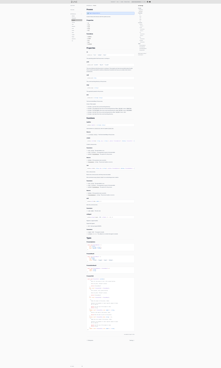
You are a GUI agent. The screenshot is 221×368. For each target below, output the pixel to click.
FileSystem (74, 18)
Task (72, 24)
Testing (73, 22)
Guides (122, 1)
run (140, 32)
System (73, 366)
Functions (141, 11)
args (140, 19)
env (140, 21)
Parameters (142, 29)
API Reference (73, 13)
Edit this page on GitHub (142, 53)
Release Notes (127, 1)
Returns (141, 25)
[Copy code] (133, 244)
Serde (73, 30)
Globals (73, 16)
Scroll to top (140, 54)
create (141, 27)
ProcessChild (142, 50)
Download (113, 1)
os (88, 23)
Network (73, 26)
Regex (73, 36)
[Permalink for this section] (94, 9)
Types (139, 43)
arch (140, 16)
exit (140, 37)
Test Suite (72, 9)
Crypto (73, 34)
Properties (141, 9)
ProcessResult (142, 46)
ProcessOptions (142, 45)
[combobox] (138, 2)
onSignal (141, 40)
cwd (140, 17)
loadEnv (141, 24)
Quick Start (72, 5)
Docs (118, 1)
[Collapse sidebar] (82, 366)
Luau (73, 28)
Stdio (73, 32)
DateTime (74, 38)
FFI (72, 40)
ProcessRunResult (143, 48)
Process (73, 20)
